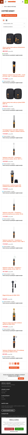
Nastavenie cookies (14, 431)
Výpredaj (3, 392)
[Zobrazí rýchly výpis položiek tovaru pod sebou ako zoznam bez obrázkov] (6, 20)
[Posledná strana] (18, 364)
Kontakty (3, 399)
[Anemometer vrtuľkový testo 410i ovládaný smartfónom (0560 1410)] (14, 176)
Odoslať (21, 378)
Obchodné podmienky (6, 386)
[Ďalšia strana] (15, 364)
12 (11, 23)
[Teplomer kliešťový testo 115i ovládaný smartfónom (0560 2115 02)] (14, 342)
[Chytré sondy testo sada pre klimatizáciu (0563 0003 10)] (14, 39)
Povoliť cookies (19, 429)
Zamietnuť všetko (9, 429)
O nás (2, 397)
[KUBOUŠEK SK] (12, 2)
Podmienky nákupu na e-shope (8, 384)
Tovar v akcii (4, 391)
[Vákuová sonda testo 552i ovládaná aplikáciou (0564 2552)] (14, 314)
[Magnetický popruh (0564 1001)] (14, 287)
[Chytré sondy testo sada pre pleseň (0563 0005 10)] (14, 94)
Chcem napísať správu (8, 410)
